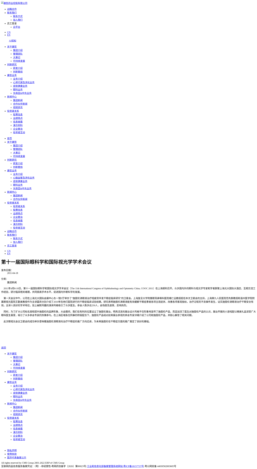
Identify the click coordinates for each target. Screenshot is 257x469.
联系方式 (18, 16)
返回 (3, 347)
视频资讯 (18, 107)
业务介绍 (18, 79)
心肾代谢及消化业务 (24, 82)
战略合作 (12, 9)
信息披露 (18, 121)
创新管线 (18, 71)
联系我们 (12, 12)
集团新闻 (18, 100)
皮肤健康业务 (20, 86)
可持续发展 (19, 61)
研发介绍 (18, 68)
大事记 (16, 57)
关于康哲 (12, 46)
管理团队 (18, 54)
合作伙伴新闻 (20, 104)
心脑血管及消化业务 (24, 177)
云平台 (16, 27)
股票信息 (18, 114)
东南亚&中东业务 (22, 93)
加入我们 (18, 20)
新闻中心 (12, 96)
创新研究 (12, 64)
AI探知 (12, 40)
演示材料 (18, 125)
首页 (9, 138)
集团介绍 (18, 50)
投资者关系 (13, 111)
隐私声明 (12, 450)
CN (9, 32)
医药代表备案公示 (16, 457)
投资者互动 (19, 132)
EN (8, 35)
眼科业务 (18, 89)
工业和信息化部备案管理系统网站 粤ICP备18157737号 (115, 466)
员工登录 (12, 245)
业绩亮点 (18, 118)
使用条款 (12, 454)
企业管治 (18, 129)
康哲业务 (12, 75)
